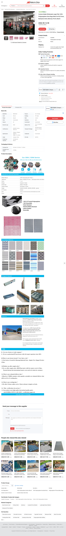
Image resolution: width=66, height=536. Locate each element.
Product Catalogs (19, 485)
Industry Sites (45, 524)
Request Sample (60, 32)
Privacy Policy (52, 530)
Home (2, 9)
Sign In (40, 101)
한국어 (51, 526)
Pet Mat (50, 488)
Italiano (34, 526)
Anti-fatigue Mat (4, 490)
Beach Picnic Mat (57, 514)
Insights (35, 525)
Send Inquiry (42, 29)
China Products (11, 524)
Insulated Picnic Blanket (32, 505)
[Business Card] (63, 113)
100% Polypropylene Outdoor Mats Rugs (25, 490)
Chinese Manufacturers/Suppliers (21, 524)
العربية (47, 526)
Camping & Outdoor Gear (20, 9)
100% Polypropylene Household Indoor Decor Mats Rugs (44, 490)
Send (12, 428)
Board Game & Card (6, 505)
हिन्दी (57, 526)
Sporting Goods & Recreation (10, 9)
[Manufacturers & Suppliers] (33, 2)
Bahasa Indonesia (37, 528)
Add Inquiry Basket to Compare (19, 42)
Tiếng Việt (31, 528)
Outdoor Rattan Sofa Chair (22, 492)
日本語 (54, 526)
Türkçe (27, 528)
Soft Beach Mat (16, 517)
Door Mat (35, 488)
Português (19, 526)
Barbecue (23, 505)
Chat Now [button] (52, 29)
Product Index (59, 524)
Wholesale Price (39, 524)
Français (23, 526)
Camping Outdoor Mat (26, 517)
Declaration (46, 530)
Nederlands (43, 526)
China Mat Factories (17, 514)
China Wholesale (32, 524)
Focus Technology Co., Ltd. (24, 530)
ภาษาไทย (61, 526)
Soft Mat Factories (28, 514)
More (2, 519)
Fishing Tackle (16, 505)
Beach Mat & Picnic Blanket (31, 9)
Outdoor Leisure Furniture (6, 492)
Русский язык (28, 526)
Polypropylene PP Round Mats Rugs (56, 490)
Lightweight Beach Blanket (45, 505)
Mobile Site (31, 525)
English (10, 526)
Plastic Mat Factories (6, 514)
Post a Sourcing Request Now (17, 430)
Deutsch (38, 526)
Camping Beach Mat (6, 517)
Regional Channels (52, 524)
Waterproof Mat (48, 514)
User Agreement (40, 530)
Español (14, 526)
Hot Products (5, 524)
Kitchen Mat (19, 488)
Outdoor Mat (3, 488)
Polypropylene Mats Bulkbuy (39, 517)
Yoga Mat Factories (38, 514)
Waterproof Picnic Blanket (7, 508)
